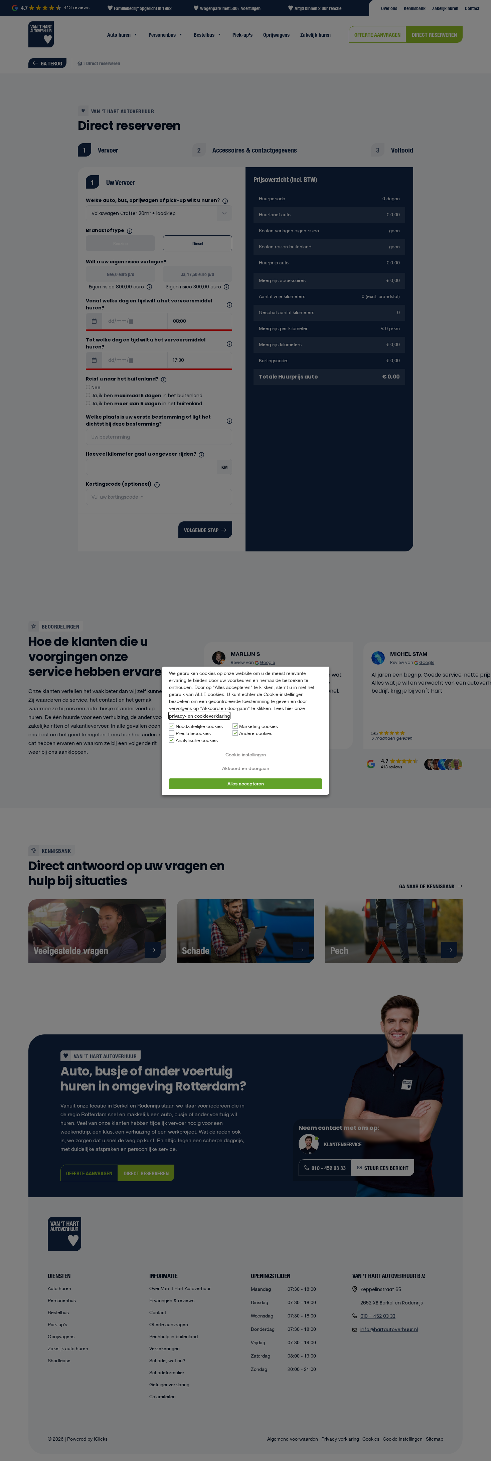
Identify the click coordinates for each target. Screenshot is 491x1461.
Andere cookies (255, 733)
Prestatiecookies (193, 733)
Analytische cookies (197, 740)
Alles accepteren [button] (245, 783)
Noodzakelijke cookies (199, 726)
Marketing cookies (258, 726)
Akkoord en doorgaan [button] (245, 768)
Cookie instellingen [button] (245, 754)
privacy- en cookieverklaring (199, 715)
